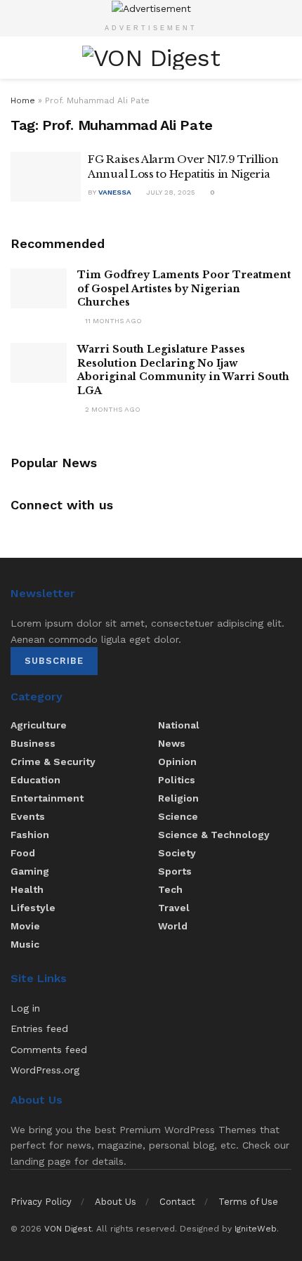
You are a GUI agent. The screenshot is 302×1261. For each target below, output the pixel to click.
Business (33, 743)
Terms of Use (248, 1201)
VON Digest (67, 1229)
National (178, 725)
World (173, 926)
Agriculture (39, 725)
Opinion (177, 761)
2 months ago (111, 409)
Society (177, 852)
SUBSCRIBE (54, 660)
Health (27, 889)
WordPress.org (45, 1070)
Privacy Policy (41, 1201)
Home (23, 100)
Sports (175, 871)
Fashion (30, 834)
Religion (178, 798)
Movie (25, 926)
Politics (176, 779)
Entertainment (47, 798)
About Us (115, 1201)
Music (25, 944)
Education (35, 779)
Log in (25, 1008)
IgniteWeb (256, 1229)
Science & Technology (214, 834)
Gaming (30, 871)
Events (28, 816)
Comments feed (49, 1049)
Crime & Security (53, 761)
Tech (170, 889)
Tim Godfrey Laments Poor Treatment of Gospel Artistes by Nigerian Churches (184, 288)
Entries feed (39, 1028)
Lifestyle (33, 907)
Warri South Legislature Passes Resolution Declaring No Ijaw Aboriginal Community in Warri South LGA (183, 370)
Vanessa (114, 192)
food (23, 852)
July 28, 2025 (169, 192)
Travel (174, 907)
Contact (177, 1201)
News (171, 743)
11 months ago (112, 321)
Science (178, 816)
